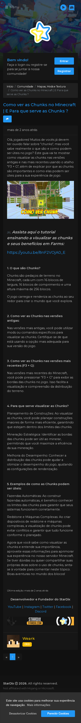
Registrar (64, 71)
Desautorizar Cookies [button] (23, 713)
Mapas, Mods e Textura (51, 86)
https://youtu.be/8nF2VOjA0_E (36, 252)
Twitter (47, 607)
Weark (28, 638)
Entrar (64, 61)
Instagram (32, 607)
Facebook (63, 607)
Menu (14, 7)
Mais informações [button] (38, 705)
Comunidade (25, 86)
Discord (40, 611)
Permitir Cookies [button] (58, 713)
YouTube (14, 607)
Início (10, 86)
